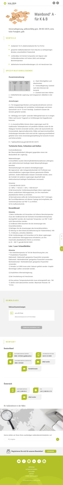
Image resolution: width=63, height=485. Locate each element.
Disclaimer (31, 471)
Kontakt (31, 474)
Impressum (31, 467)
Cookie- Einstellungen (31, 476)
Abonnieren (50, 451)
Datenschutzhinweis (31, 469)
